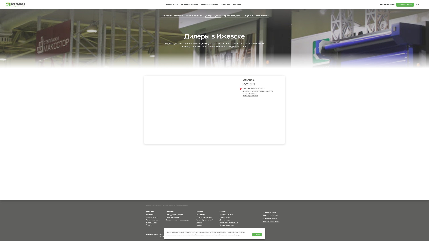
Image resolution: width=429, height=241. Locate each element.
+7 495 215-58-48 (387, 4)
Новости (178, 16)
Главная (148, 205)
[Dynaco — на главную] (16, 4)
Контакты (237, 4)
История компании (194, 16)
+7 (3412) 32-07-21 (250, 93)
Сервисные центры (232, 16)
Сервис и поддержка (209, 4)
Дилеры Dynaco (168, 205)
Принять (257, 234)
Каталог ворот (172, 4)
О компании (225, 4)
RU (417, 4)
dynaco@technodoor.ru (270, 218)
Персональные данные (271, 221)
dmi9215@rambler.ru (250, 96)
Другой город (249, 84)
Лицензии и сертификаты (256, 16)
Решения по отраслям (189, 4)
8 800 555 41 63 (270, 216)
